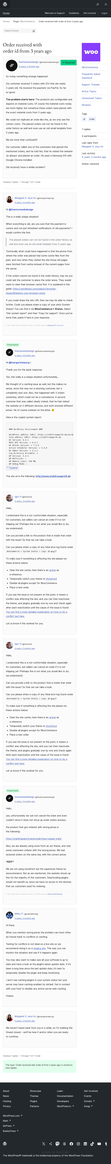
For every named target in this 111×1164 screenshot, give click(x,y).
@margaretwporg (19, 362)
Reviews (86, 104)
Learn (60, 1091)
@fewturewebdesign (21, 209)
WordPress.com (13, 1115)
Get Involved (91, 1091)
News (6, 1096)
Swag (88, 1106)
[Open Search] (98, 4)
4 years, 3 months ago (29, 66)
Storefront (51, 578)
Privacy (7, 1106)
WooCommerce (27, 21)
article (52, 570)
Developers (63, 1101)
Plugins (33, 1101)
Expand (13, 467)
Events (87, 1096)
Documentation (65, 1096)
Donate (89, 1101)
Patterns (34, 1106)
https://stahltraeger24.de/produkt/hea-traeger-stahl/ (34, 838)
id (84, 119)
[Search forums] (33, 30)
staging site (39, 948)
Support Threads (91, 84)
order (92, 119)
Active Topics (89, 91)
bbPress (9, 1125)
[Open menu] (106, 4)
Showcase (35, 1091)
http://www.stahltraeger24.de (53, 476)
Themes (34, 1096)
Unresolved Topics (92, 98)
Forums (6, 13)
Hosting (7, 1101)
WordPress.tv (65, 1106)
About (6, 1091)
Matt (7, 1120)
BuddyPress (11, 1131)
